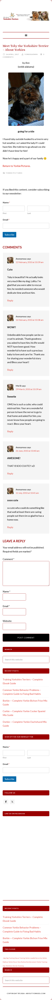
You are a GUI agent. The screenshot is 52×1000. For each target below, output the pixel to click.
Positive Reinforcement (29, 962)
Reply (10, 300)
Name (6, 591)
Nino (19, 962)
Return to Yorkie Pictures (16, 165)
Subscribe (9, 234)
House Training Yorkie (22, 958)
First (5, 213)
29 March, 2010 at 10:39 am (28, 389)
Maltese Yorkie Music (10, 962)
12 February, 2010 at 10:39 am (29, 262)
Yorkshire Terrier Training (15, 966)
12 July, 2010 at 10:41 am (27, 493)
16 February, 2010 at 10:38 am (29, 320)
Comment (8, 559)
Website (7, 620)
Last (29, 213)
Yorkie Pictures (14, 173)
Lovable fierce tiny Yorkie (38, 958)
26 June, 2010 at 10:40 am (27, 450)
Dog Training (10, 958)
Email (6, 219)
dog (4, 958)
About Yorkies (26, 16)
